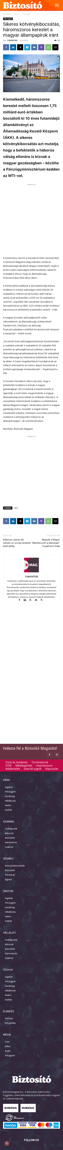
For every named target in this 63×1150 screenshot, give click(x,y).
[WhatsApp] (48, 47)
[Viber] (41, 47)
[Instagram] (57, 755)
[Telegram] (27, 47)
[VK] (34, 47)
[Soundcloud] (37, 600)
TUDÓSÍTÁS (12, 40)
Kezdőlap (7, 14)
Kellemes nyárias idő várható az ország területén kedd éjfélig (17, 542)
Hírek (16, 14)
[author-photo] (31, 572)
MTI (16, 508)
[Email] (55, 47)
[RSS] (32, 600)
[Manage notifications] (6, 1143)
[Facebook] (6, 47)
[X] (20, 47)
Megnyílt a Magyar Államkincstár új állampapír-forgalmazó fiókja (46, 542)
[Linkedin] (13, 47)
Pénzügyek (26, 14)
